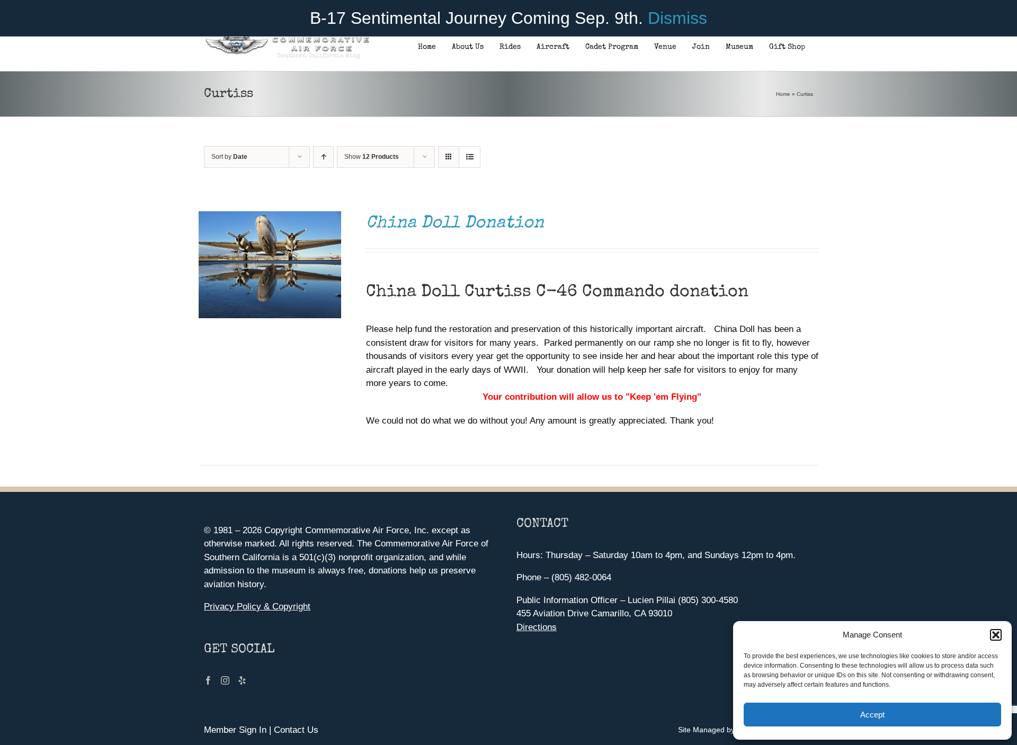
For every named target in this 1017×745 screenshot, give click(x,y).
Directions (536, 627)
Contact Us (296, 730)
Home (783, 94)
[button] (996, 635)
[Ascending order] (323, 157)
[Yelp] (242, 680)
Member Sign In (235, 730)
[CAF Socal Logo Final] (287, 39)
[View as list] (469, 157)
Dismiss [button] (677, 18)
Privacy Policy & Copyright (257, 607)
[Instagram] (225, 680)
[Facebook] (208, 680)
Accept (872, 714)
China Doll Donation (455, 223)
